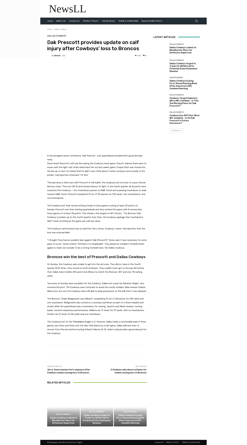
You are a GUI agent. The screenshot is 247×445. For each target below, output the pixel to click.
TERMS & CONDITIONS (191, 442)
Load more (175, 130)
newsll (57, 55)
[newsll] (49, 55)
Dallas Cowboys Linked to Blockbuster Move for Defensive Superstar (63, 420)
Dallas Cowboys (60, 29)
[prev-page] (49, 431)
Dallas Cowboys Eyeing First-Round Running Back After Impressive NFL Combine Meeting (130, 419)
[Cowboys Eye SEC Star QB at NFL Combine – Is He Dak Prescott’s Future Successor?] (160, 118)
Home (49, 29)
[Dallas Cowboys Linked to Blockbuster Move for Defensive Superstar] (63, 406)
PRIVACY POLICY (172, 442)
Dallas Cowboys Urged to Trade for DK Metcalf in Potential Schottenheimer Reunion (97, 419)
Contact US (159, 442)
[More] (119, 65)
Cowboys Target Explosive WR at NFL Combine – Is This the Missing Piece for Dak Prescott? (184, 102)
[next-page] (53, 431)
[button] (196, 21)
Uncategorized (130, 412)
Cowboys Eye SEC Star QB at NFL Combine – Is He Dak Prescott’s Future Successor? (185, 119)
